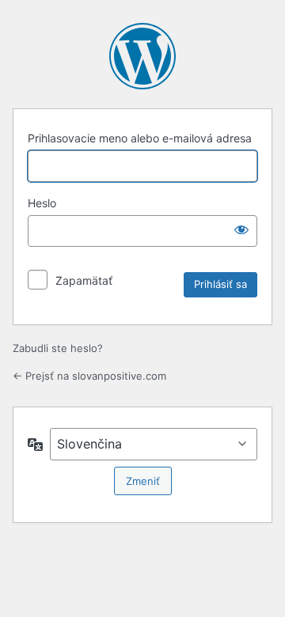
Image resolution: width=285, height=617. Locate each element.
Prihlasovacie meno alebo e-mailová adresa (140, 138)
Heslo (42, 203)
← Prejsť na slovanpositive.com (89, 375)
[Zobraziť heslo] (241, 229)
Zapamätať (83, 280)
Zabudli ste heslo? (58, 348)
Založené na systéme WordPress (142, 56)
